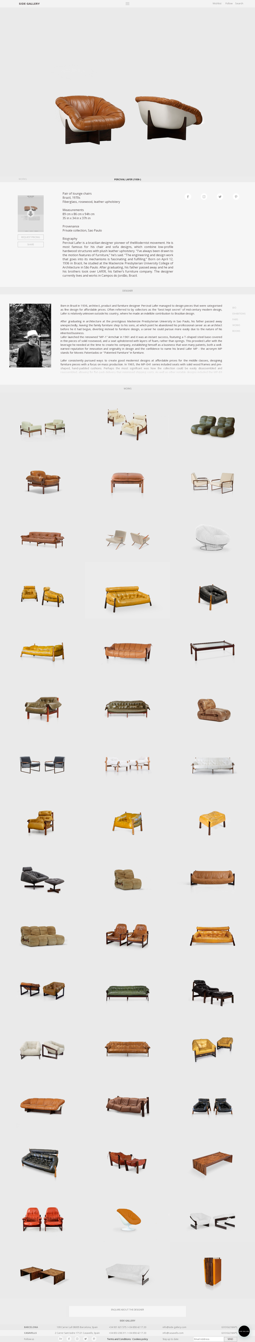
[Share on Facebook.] (193, 196)
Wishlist (217, 3)
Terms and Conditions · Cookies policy (127, 1339)
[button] (244, 1331)
